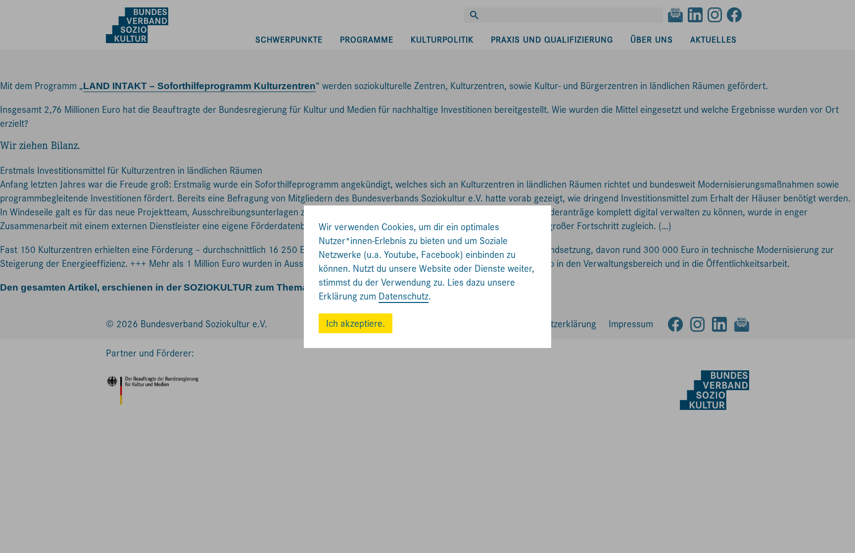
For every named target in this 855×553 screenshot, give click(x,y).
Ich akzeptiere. (355, 323)
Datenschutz (403, 296)
